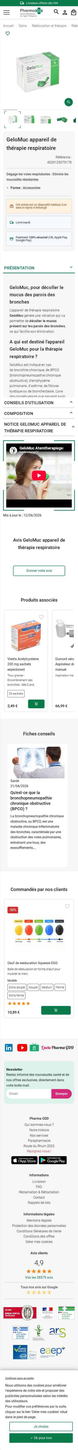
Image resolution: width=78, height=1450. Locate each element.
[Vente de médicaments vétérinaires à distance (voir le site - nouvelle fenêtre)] (20, 1332)
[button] (6, 12)
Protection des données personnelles (39, 1226)
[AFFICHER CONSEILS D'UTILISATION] (71, 402)
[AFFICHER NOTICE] (72, 427)
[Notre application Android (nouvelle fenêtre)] (53, 1160)
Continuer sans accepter (19, 1378)
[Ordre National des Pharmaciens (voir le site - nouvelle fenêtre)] (39, 1333)
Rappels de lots (39, 1203)
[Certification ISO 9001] (20, 1312)
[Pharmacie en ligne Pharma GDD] (30, 12)
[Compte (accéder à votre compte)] (65, 12)
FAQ (39, 1187)
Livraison (39, 1182)
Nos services (39, 1135)
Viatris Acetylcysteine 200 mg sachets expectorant (23, 664)
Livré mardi (23, 222)
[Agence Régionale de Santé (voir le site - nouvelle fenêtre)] (57, 1333)
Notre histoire (39, 1130)
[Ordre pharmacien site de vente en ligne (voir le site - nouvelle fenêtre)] (66, 1312)
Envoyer (62, 1094)
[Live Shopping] (34, 1048)
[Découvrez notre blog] (57, 1047)
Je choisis (41, 1427)
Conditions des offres (39, 1236)
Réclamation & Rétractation (39, 1192)
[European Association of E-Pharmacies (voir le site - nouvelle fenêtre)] (52, 1352)
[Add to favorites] (41, 617)
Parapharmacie (39, 1141)
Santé (14, 781)
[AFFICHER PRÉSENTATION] (71, 267)
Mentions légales (39, 1220)
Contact (39, 1197)
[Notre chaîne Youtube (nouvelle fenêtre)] (22, 1048)
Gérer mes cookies (39, 1242)
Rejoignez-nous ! (39, 1151)
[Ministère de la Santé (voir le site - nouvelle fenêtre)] (47, 1313)
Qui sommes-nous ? (39, 1125)
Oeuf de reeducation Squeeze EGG (32, 963)
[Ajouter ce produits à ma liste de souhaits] (7, 33)
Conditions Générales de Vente (39, 1231)
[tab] (10, 109)
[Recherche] (56, 12)
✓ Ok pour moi (41, 1438)
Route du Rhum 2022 (39, 1146)
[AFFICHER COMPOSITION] (71, 413)
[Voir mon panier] (73, 12)
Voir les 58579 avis (39, 1277)
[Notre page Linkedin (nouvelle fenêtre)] (8, 1047)
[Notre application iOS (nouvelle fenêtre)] (24, 1160)
